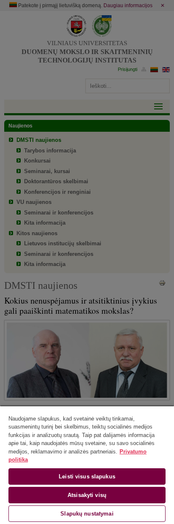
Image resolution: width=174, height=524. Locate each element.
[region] (87, 464)
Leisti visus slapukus (87, 476)
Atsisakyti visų (87, 495)
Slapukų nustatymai (86, 513)
